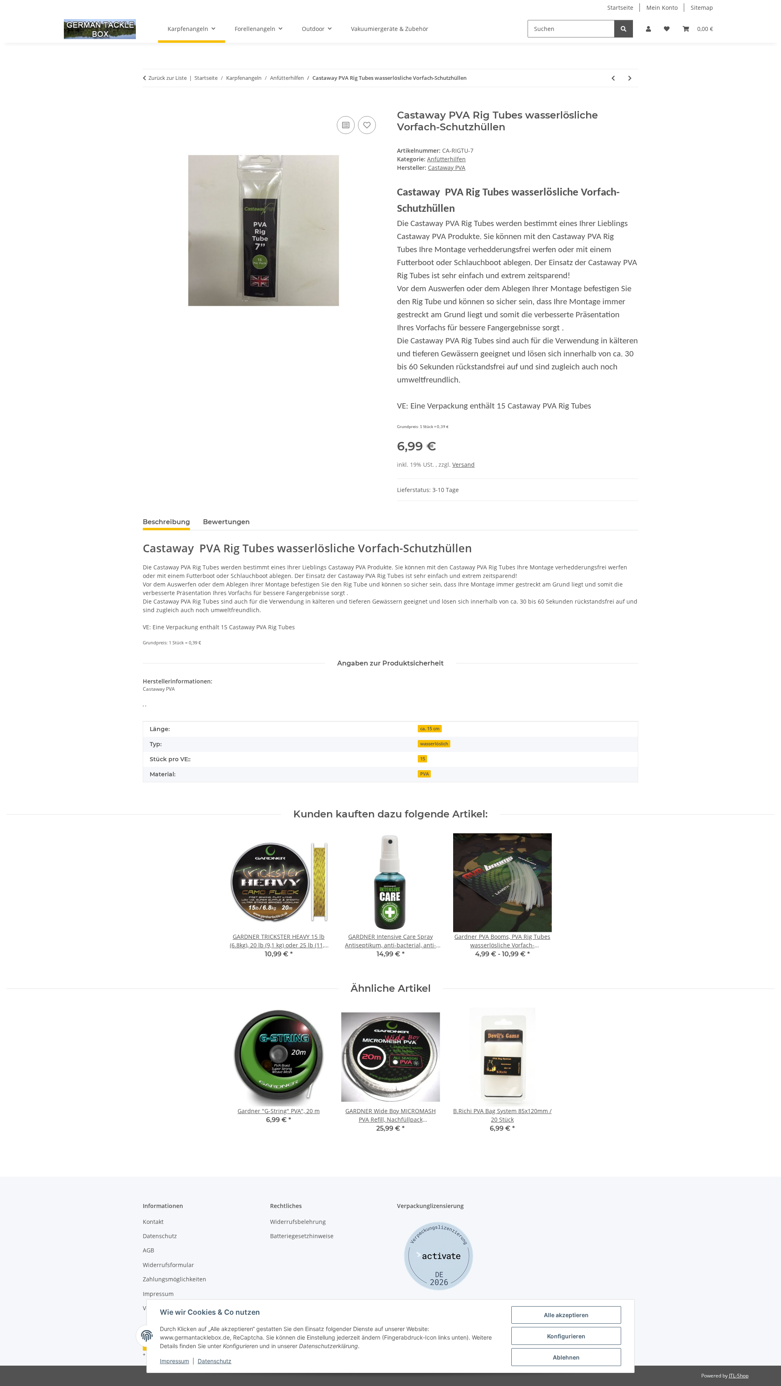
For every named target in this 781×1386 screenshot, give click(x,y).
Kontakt (153, 1222)
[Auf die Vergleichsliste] (346, 125)
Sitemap (702, 7)
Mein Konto (662, 7)
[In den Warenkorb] (149, 105)
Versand (463, 464)
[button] (648, 29)
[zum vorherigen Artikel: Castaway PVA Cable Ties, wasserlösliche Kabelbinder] (613, 78)
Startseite (620, 7)
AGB (148, 1250)
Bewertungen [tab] (226, 522)
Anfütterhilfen (446, 159)
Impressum (174, 1360)
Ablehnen (566, 1357)
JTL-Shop (738, 1375)
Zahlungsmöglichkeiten (174, 1279)
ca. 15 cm (430, 728)
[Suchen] (623, 28)
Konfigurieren (566, 1336)
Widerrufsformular (168, 1265)
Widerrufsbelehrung (298, 1222)
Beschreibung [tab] (166, 522)
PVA (424, 774)
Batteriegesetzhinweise (302, 1236)
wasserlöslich (434, 744)
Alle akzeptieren (566, 1314)
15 (422, 759)
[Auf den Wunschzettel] (367, 125)
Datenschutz (214, 1360)
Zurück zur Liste (167, 77)
